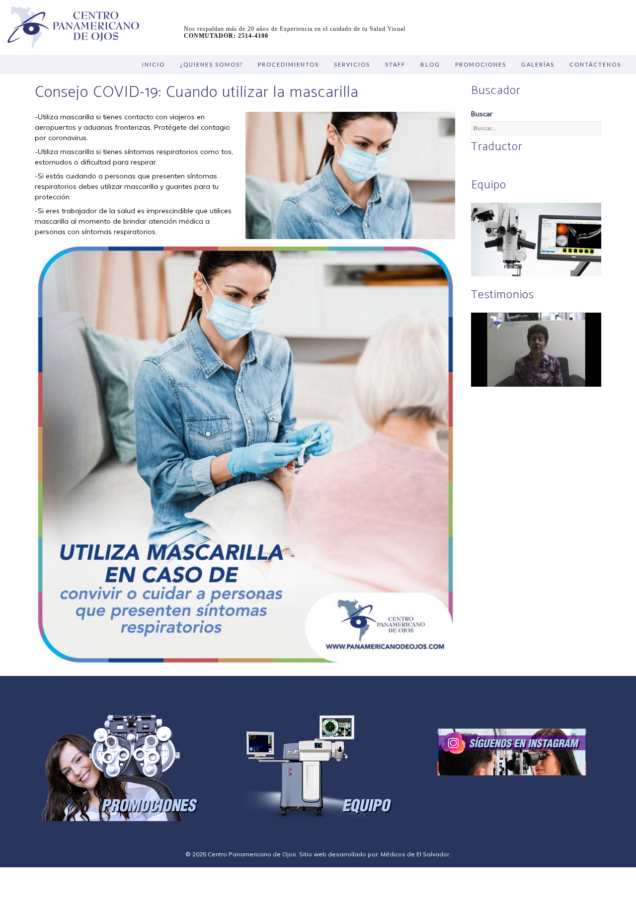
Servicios (352, 64)
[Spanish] (488, 168)
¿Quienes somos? (211, 64)
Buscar (481, 113)
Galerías (538, 64)
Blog (430, 64)
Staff (395, 64)
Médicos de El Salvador (415, 854)
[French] (512, 168)
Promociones (480, 64)
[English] (476, 168)
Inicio (153, 64)
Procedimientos (288, 64)
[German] (500, 168)
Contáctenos (595, 64)
